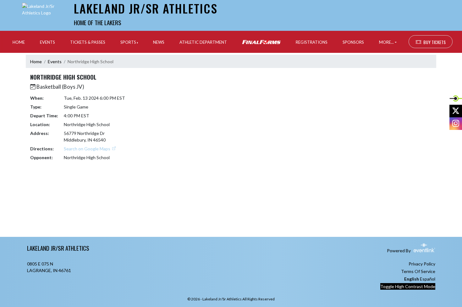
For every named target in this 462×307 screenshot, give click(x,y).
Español (427, 279)
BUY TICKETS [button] (434, 42)
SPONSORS (353, 42)
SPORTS (128, 42)
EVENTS (47, 42)
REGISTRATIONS (311, 42)
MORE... (386, 42)
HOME (19, 42)
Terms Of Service (418, 271)
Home (36, 61)
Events (55, 61)
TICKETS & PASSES (87, 42)
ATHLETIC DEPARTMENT (203, 42)
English (411, 279)
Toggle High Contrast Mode (407, 286)
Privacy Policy (422, 263)
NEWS (158, 42)
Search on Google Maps (87, 148)
